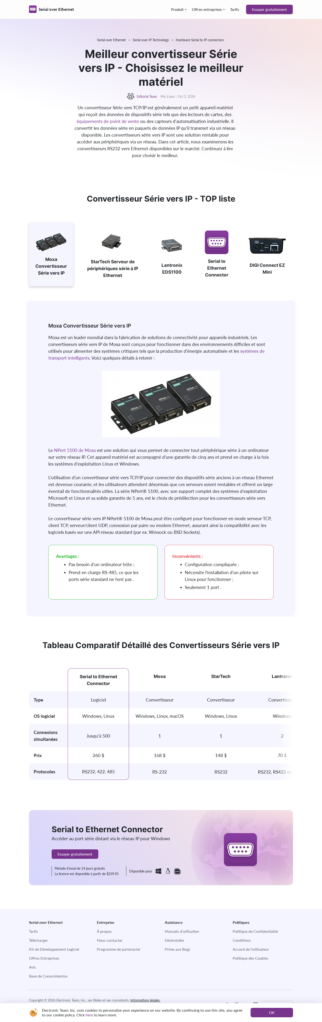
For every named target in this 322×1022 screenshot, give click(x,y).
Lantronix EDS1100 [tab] (171, 269)
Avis (32, 967)
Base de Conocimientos (48, 976)
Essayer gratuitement (269, 9)
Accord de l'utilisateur (251, 949)
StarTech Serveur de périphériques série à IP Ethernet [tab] (112, 268)
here (89, 1015)
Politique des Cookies (250, 958)
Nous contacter (110, 940)
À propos (104, 931)
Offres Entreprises (44, 958)
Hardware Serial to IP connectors (200, 40)
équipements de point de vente (108, 121)
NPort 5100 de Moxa (75, 450)
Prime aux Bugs (177, 949)
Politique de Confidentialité (255, 931)
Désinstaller (174, 940)
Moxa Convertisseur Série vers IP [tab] (51, 266)
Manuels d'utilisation (182, 931)
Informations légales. (145, 1000)
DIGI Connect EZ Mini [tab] (267, 269)
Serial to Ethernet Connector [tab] (216, 268)
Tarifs (234, 9)
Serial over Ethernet (111, 40)
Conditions (242, 940)
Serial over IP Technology (151, 40)
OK (272, 1012)
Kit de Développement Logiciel (54, 949)
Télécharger (38, 940)
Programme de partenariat (118, 949)
